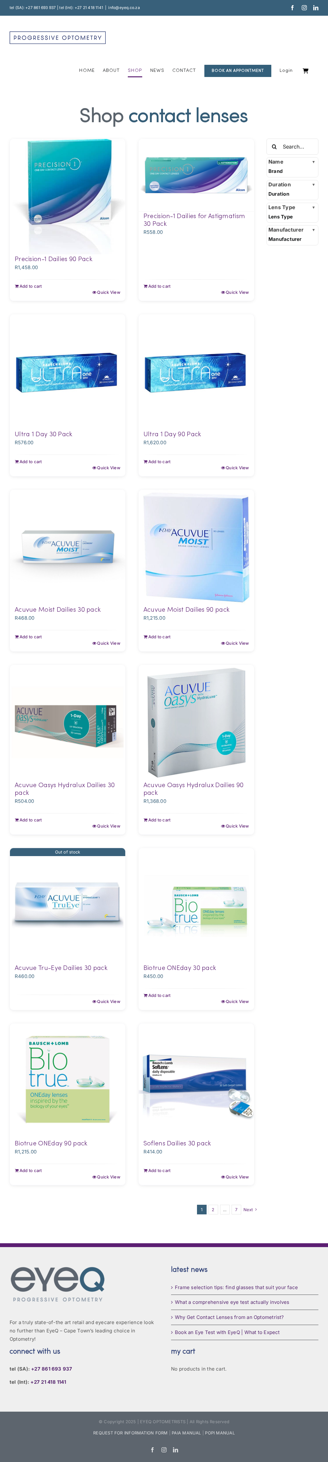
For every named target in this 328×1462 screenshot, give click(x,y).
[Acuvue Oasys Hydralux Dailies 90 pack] (196, 722)
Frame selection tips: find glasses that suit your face (236, 1287)
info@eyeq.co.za (124, 7)
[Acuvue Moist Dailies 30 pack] (67, 547)
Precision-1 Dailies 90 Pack (53, 259)
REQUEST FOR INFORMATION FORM (130, 1432)
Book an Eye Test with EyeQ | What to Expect (227, 1332)
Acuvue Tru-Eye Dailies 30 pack (61, 968)
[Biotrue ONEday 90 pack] (67, 1081)
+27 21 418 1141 (48, 1382)
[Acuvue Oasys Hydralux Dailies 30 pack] (67, 722)
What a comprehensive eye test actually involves (232, 1302)
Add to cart (31, 286)
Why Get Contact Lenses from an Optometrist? (229, 1317)
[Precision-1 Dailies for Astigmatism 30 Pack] (196, 175)
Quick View (108, 292)
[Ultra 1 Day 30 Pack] (67, 372)
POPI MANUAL (219, 1432)
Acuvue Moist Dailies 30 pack (58, 610)
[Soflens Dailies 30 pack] (196, 1081)
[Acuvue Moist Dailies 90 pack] (196, 547)
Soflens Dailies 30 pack (177, 1144)
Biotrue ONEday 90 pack (51, 1144)
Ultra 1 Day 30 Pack (43, 434)
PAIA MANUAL (186, 1432)
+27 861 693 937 (51, 1369)
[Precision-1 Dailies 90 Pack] (67, 196)
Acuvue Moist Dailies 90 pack (186, 610)
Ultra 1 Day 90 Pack (172, 434)
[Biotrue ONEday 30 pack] (196, 906)
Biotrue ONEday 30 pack (180, 968)
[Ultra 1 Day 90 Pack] (196, 372)
